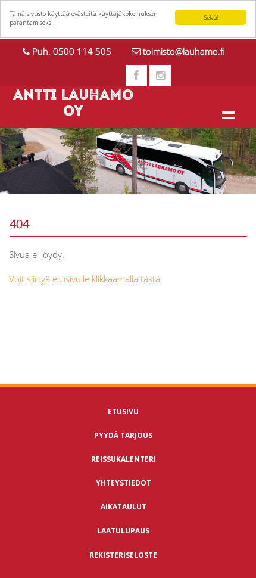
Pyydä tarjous (123, 435)
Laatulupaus (123, 531)
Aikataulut (123, 507)
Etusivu (123, 411)
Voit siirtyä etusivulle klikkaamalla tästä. (86, 279)
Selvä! (211, 17)
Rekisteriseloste (123, 555)
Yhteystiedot (123, 483)
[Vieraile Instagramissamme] (160, 75)
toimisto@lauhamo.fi (184, 51)
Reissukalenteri (123, 459)
